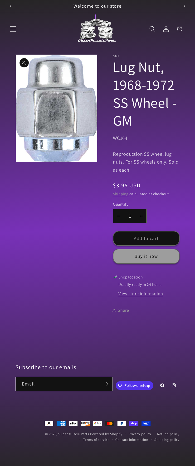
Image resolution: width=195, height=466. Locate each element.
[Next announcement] (184, 6)
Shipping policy (167, 439)
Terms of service (96, 439)
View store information (140, 293)
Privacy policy (140, 434)
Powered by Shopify (106, 434)
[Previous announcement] (10, 6)
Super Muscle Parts (73, 434)
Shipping (120, 193)
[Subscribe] (105, 384)
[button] (13, 29)
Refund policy (168, 434)
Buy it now (146, 256)
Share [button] (123, 310)
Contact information (131, 439)
